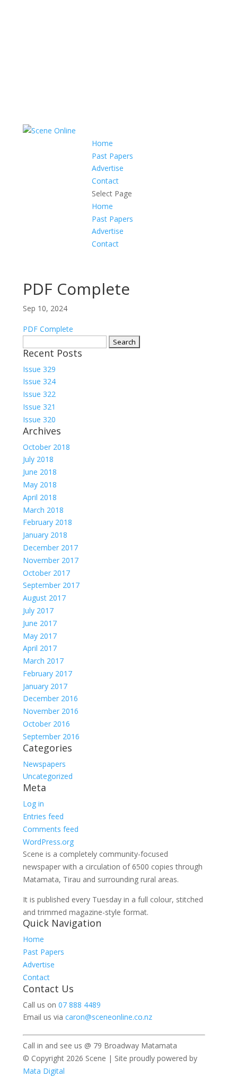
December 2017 (50, 547)
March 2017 (43, 661)
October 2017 (46, 573)
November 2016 (50, 711)
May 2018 (40, 484)
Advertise (108, 168)
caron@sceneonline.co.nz (108, 1017)
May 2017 (40, 636)
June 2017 (40, 623)
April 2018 (40, 497)
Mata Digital (44, 1071)
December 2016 (50, 698)
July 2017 (38, 610)
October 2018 (46, 447)
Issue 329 (39, 369)
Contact (105, 181)
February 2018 (47, 522)
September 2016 (51, 736)
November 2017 (50, 560)
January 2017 (45, 686)
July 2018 (38, 459)
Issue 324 (39, 381)
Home (102, 143)
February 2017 (47, 673)
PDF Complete (48, 329)
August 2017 (44, 598)
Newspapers (44, 764)
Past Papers (112, 156)
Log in (33, 804)
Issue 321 (39, 407)
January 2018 (45, 535)
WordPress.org (48, 842)
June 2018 (40, 472)
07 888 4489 (79, 1005)
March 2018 (43, 510)
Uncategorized (48, 776)
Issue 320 (39, 419)
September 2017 (51, 585)
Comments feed (50, 829)
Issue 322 (39, 394)
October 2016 (46, 724)
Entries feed (43, 816)
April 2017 (40, 648)
